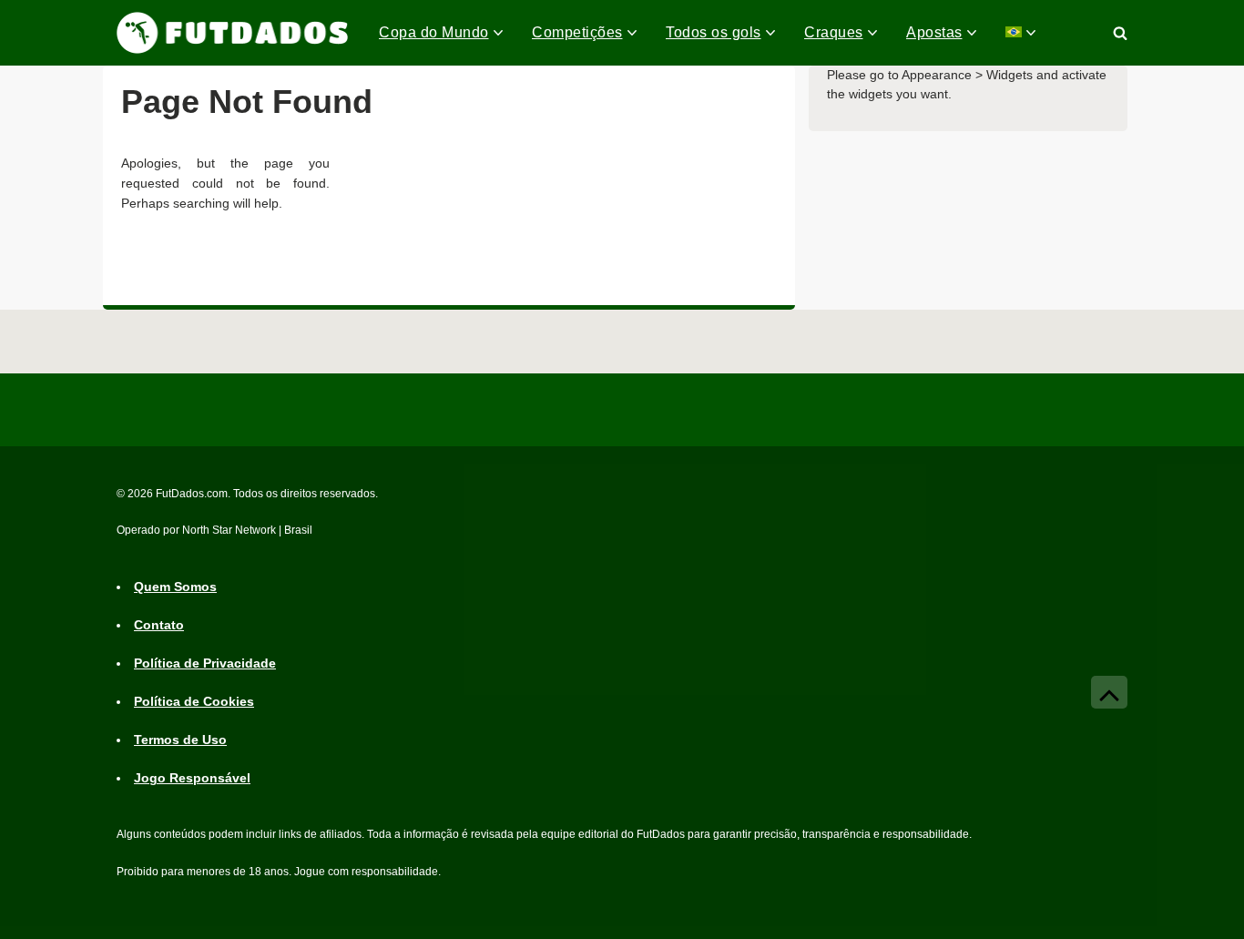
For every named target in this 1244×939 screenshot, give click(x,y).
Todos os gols (713, 32)
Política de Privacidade (205, 663)
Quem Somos (175, 586)
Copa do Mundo (434, 32)
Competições (577, 32)
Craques (833, 32)
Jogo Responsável (192, 778)
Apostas (934, 32)
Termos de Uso (180, 739)
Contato (159, 624)
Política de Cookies (194, 701)
